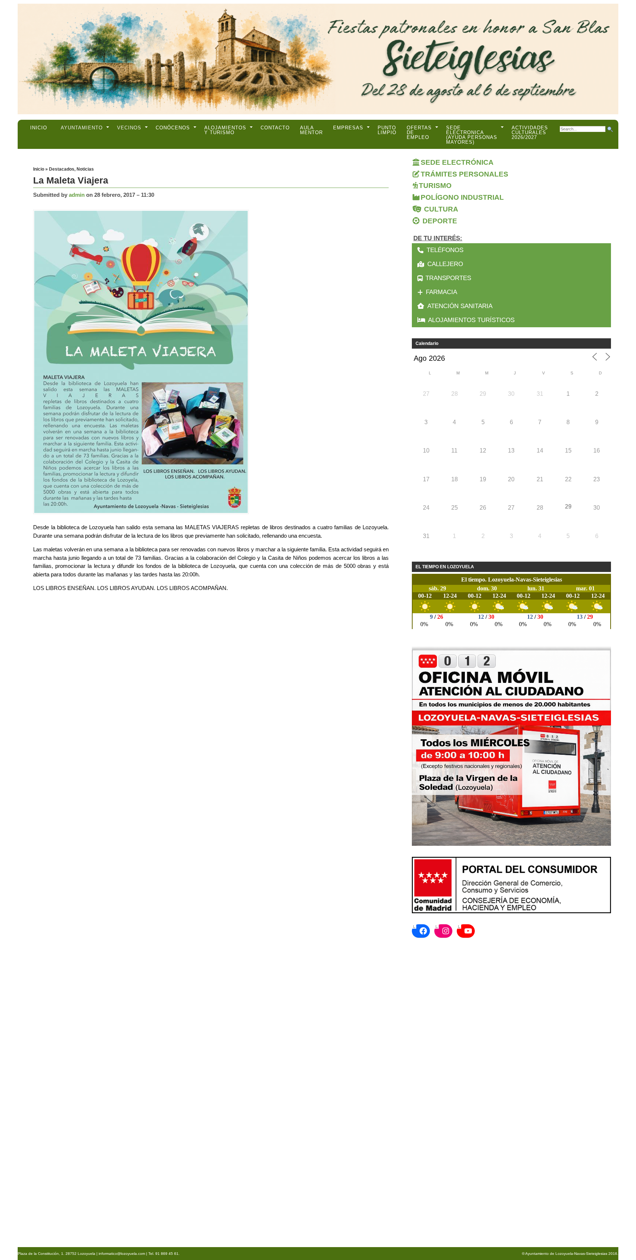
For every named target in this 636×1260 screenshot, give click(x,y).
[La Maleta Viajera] (142, 362)
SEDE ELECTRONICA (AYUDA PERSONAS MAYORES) (471, 135)
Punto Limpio (387, 130)
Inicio (38, 127)
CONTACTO (275, 127)
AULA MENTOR (311, 130)
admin (77, 195)
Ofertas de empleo (419, 132)
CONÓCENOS (173, 127)
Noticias (85, 169)
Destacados (61, 169)
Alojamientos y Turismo (225, 130)
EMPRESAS (348, 127)
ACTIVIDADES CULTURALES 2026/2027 (530, 132)
